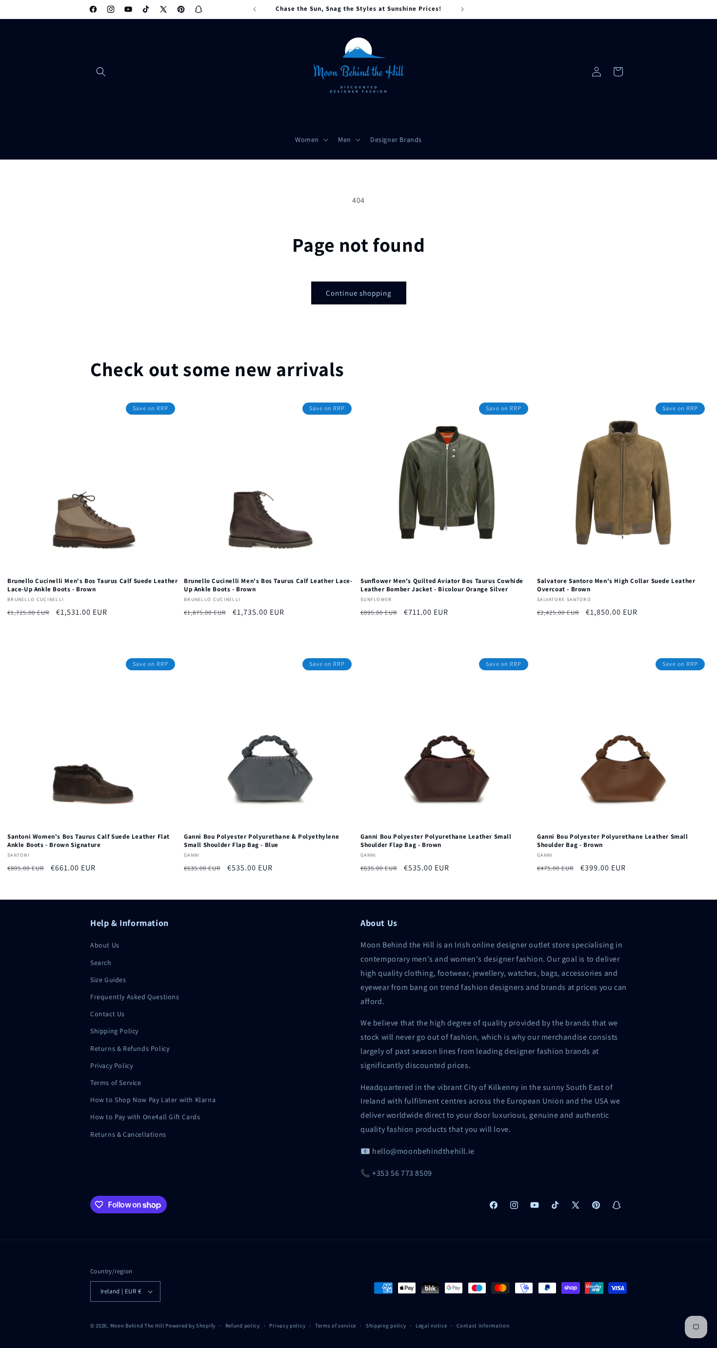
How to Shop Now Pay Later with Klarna (153, 1099)
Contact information (483, 1325)
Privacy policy (287, 1325)
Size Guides (108, 979)
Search (101, 962)
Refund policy (242, 1325)
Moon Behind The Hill (137, 1325)
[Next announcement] (462, 9)
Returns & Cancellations (128, 1134)
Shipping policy (386, 1325)
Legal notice (431, 1325)
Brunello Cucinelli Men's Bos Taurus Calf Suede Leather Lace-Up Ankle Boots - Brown (92, 585)
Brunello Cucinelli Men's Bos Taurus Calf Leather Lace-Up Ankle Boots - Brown (268, 585)
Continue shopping (359, 293)
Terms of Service (115, 1082)
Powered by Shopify (190, 1325)
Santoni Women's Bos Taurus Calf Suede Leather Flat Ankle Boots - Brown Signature (88, 841)
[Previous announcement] (254, 9)
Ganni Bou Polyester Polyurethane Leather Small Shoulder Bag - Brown (612, 841)
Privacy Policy (111, 1065)
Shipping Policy (114, 1030)
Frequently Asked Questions (134, 996)
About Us (105, 945)
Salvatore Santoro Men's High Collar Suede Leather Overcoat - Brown (616, 585)
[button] (101, 71)
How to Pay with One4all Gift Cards (145, 1116)
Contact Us (107, 1013)
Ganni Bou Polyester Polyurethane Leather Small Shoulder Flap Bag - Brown (436, 841)
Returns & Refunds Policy (129, 1048)
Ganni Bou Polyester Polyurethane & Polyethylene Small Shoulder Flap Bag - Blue (261, 841)
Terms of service (335, 1325)
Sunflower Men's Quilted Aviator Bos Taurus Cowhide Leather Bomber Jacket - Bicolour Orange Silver (441, 585)
